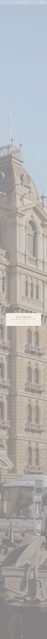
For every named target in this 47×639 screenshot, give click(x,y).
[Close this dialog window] (40, 314)
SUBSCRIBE (23, 322)
